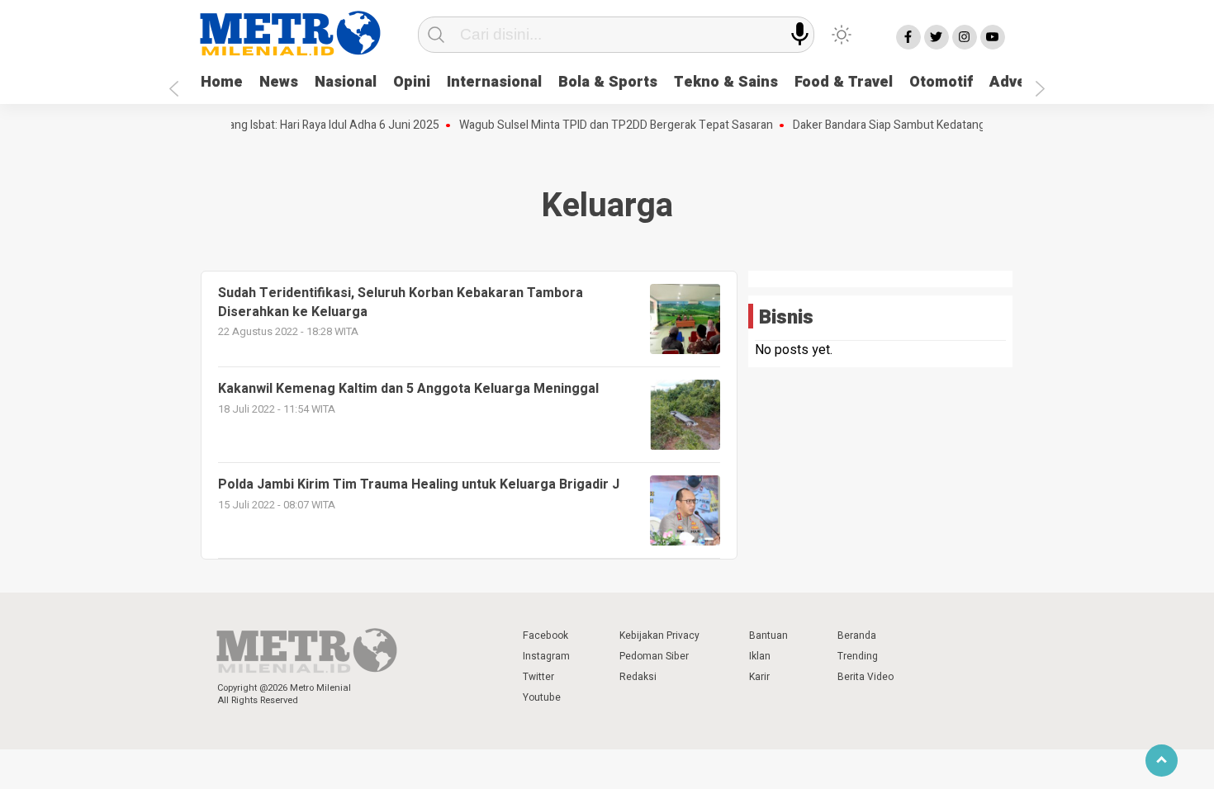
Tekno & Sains (726, 82)
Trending (857, 656)
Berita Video (865, 676)
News (278, 82)
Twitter (538, 676)
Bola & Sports (607, 82)
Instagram (546, 656)
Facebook (545, 635)
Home (222, 82)
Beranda (856, 635)
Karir (759, 676)
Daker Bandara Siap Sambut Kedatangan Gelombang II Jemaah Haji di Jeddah (977, 125)
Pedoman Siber (654, 656)
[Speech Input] (799, 34)
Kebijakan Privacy (659, 635)
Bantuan (768, 635)
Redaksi (638, 676)
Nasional (346, 82)
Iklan (760, 656)
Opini (411, 82)
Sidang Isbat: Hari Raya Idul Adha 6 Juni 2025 (315, 125)
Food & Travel (843, 82)
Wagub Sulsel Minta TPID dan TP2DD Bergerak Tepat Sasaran (605, 125)
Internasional (494, 82)
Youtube (542, 697)
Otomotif (941, 82)
